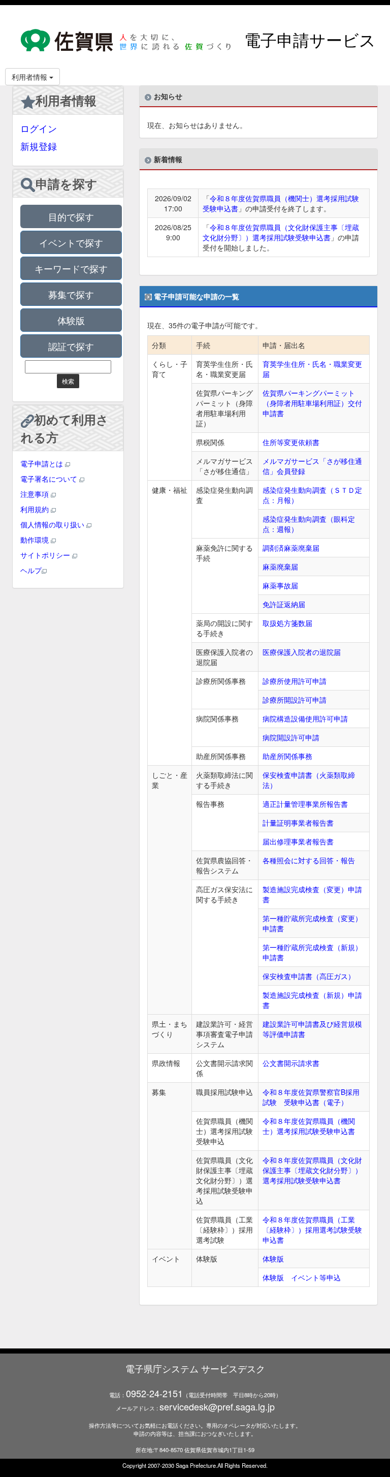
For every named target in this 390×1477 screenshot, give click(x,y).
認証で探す (71, 346)
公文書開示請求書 (291, 1063)
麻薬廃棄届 (280, 566)
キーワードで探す (71, 268)
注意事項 (35, 494)
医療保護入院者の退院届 (302, 652)
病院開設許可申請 (291, 737)
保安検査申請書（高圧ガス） (309, 976)
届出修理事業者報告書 (298, 841)
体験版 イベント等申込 (302, 1277)
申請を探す (67, 183)
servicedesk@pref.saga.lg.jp (217, 1406)
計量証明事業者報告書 (298, 823)
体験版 (71, 320)
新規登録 (38, 145)
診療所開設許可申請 (295, 700)
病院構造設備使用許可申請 (305, 718)
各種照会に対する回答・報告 (309, 860)
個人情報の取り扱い (53, 524)
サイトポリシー (46, 555)
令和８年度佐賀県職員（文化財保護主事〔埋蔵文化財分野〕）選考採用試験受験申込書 (281, 232)
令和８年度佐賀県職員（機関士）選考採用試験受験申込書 (309, 1126)
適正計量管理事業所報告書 (305, 804)
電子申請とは (42, 463)
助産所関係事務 (287, 756)
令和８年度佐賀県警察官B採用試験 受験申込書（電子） (311, 1097)
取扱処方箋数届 (287, 623)
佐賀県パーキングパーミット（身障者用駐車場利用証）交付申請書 (312, 403)
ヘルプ (31, 570)
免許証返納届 (284, 604)
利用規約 (35, 509)
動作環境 (35, 540)
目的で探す (71, 216)
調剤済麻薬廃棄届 (291, 548)
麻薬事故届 (280, 585)
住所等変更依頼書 (291, 442)
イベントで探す (71, 242)
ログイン (38, 128)
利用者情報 (66, 100)
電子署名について (49, 479)
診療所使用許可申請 (295, 681)
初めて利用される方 (65, 428)
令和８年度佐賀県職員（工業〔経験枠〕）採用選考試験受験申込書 (312, 1229)
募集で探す (71, 294)
